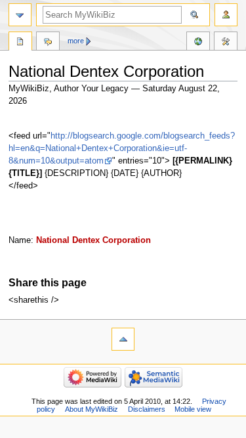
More (76, 41)
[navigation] (20, 14)
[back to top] (123, 339)
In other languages (198, 42)
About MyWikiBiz (91, 409)
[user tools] (226, 14)
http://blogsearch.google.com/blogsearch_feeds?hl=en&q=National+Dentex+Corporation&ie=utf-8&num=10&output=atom (122, 148)
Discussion (48, 42)
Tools (226, 42)
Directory (20, 42)
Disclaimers (146, 409)
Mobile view (192, 409)
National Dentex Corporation (93, 240)
